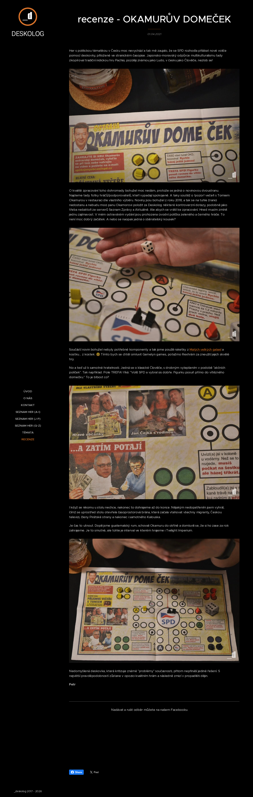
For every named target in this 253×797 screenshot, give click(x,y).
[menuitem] (27, 391)
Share (78, 772)
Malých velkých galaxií (205, 349)
